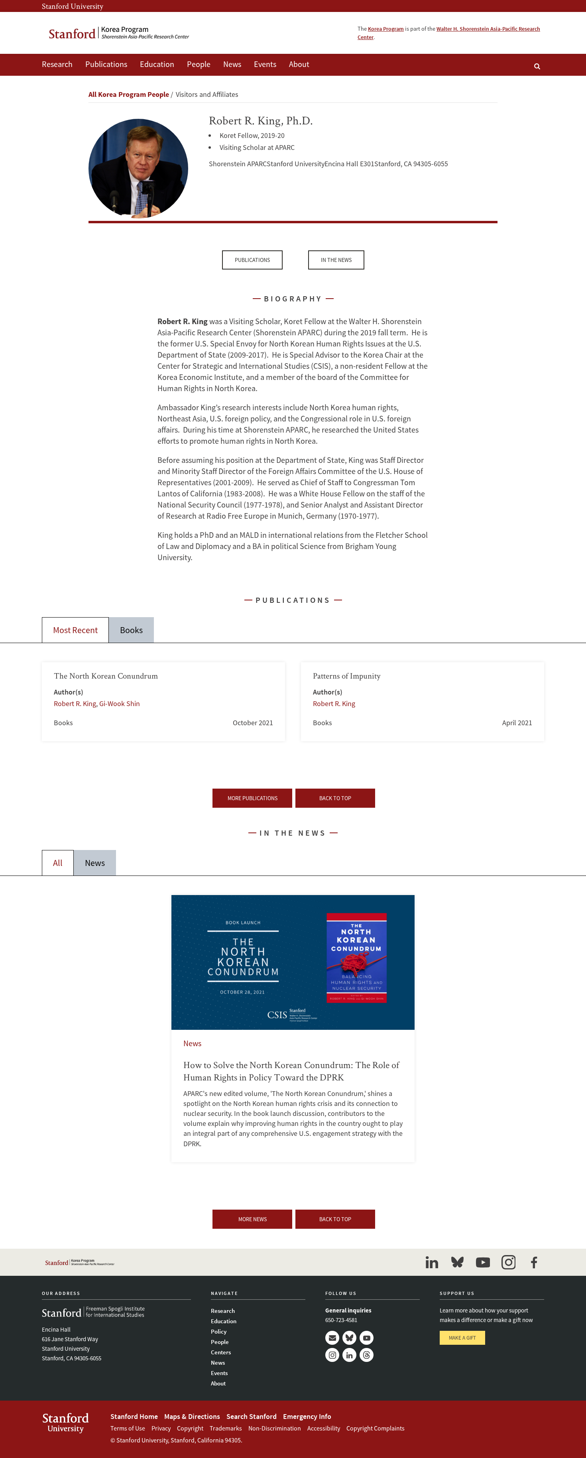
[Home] (119, 33)
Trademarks (226, 1428)
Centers (221, 1352)
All (58, 862)
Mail (332, 1338)
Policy (218, 1331)
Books (131, 630)
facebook (534, 1262)
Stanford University (72, 6)
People (198, 64)
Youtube (367, 1338)
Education (157, 64)
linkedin (432, 1262)
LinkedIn (349, 1355)
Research (57, 64)
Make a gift (462, 1337)
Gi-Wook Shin (119, 703)
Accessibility (323, 1428)
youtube (483, 1262)
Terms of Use (127, 1428)
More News (252, 1219)
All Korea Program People (128, 94)
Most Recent (75, 630)
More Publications (252, 798)
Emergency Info (307, 1416)
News (232, 64)
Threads (367, 1355)
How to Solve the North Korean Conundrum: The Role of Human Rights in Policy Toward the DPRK (293, 1028)
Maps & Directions (192, 1416)
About (299, 64)
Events (265, 64)
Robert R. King (75, 703)
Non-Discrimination (274, 1428)
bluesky (457, 1262)
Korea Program (386, 28)
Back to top (335, 798)
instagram (508, 1262)
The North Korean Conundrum (163, 701)
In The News (336, 260)
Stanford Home (134, 1416)
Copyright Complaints (375, 1428)
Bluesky (349, 1338)
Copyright (190, 1428)
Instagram (332, 1355)
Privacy (161, 1428)
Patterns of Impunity (422, 701)
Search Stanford (251, 1416)
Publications (106, 64)
